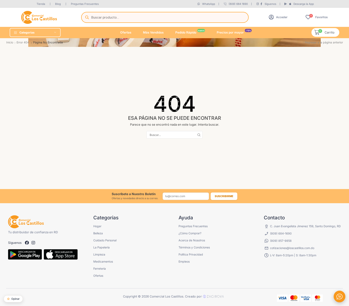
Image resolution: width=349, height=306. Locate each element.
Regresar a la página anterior (324, 42)
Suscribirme (224, 196)
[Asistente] (339, 296)
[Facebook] (27, 243)
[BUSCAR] (199, 135)
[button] (278, 17)
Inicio (9, 42)
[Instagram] (33, 243)
